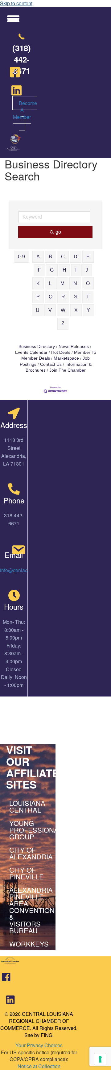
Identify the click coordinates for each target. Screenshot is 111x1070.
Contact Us (51, 364)
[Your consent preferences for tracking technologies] (100, 1059)
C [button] (63, 256)
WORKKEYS (29, 943)
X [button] (76, 310)
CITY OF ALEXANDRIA (29, 853)
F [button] (39, 270)
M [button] (62, 283)
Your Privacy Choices (39, 1045)
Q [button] (50, 296)
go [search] (58, 232)
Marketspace (66, 358)
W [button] (63, 310)
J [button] (86, 270)
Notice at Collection (39, 1066)
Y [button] (88, 310)
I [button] (75, 270)
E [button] (88, 256)
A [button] (38, 256)
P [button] (38, 296)
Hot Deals (60, 352)
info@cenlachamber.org (26, 570)
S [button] (75, 296)
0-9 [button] (21, 256)
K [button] (38, 283)
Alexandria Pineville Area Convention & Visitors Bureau (29, 910)
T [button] (87, 296)
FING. (47, 1035)
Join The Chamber (67, 370)
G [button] (52, 270)
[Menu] (13, 18)
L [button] (50, 283)
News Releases (74, 346)
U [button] (37, 310)
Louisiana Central (27, 806)
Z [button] (62, 323)
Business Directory (36, 346)
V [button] (50, 310)
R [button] (63, 296)
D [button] (75, 256)
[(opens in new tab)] (6, 979)
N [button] (75, 283)
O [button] (88, 283)
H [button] (64, 270)
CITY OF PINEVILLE (26, 873)
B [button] (50, 256)
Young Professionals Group (29, 829)
